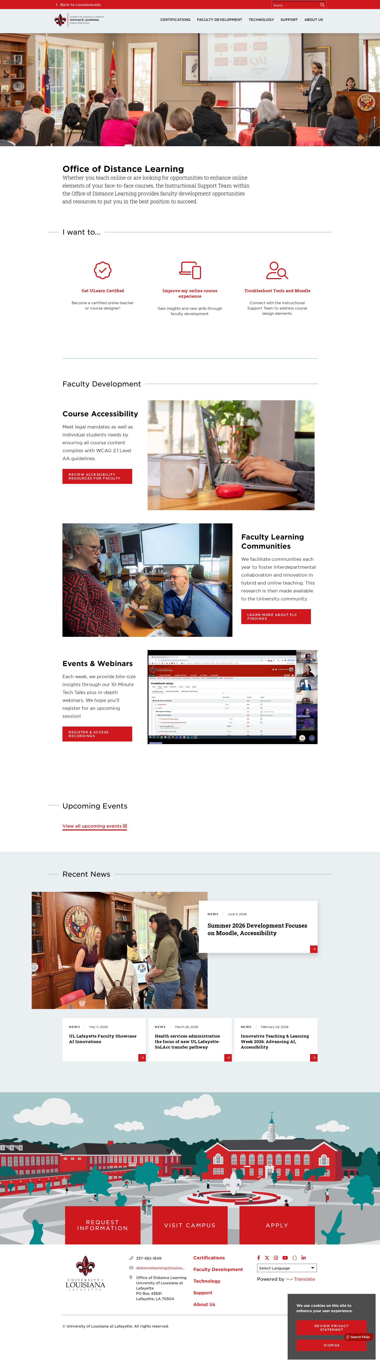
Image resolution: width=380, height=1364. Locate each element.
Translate (304, 1279)
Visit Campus (190, 1225)
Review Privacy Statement (331, 1327)
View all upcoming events (92, 826)
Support (289, 19)
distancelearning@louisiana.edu (165, 1268)
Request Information (102, 1225)
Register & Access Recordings (89, 734)
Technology (261, 19)
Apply (277, 1225)
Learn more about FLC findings (272, 616)
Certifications (175, 19)
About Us (313, 19)
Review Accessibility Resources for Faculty (95, 476)
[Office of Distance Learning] (79, 20)
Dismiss (332, 1345)
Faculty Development (219, 19)
